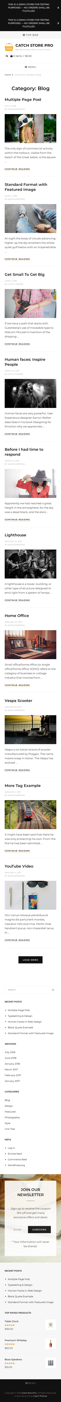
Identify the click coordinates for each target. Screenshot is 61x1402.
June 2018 (10, 1057)
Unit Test (10, 1128)
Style (7, 1123)
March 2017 (11, 1069)
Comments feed (17, 1159)
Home (8, 74)
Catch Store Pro (34, 45)
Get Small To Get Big (25, 274)
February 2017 (13, 1075)
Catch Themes (15, 284)
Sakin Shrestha (16, 109)
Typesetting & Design (20, 1015)
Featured (10, 1111)
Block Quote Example (20, 1027)
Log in (11, 1147)
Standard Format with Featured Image (30, 1033)
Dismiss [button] (58, 8)
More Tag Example (23, 785)
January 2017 (12, 1081)
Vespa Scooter (18, 700)
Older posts (30, 976)
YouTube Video (19, 866)
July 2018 (10, 1052)
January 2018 (12, 1063)
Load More (30, 960)
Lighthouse (15, 535)
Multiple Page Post (23, 99)
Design (9, 1105)
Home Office (17, 615)
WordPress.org (16, 1165)
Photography (12, 1117)
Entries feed (15, 1153)
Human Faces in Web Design (25, 1021)
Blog (7, 1100)
